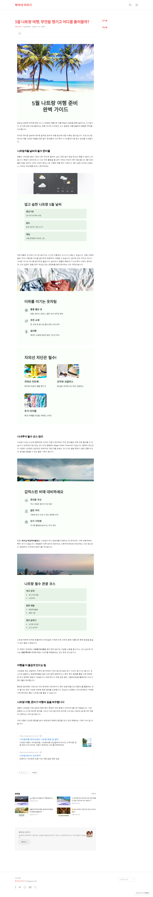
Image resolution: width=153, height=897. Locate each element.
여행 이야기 (18, 26)
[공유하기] (24, 772)
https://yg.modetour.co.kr (28, 752)
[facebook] (15, 887)
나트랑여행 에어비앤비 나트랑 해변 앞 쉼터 (39, 739)
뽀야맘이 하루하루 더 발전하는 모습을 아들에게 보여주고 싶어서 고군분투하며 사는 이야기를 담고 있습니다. (52, 836)
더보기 (93, 793)
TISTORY (18, 878)
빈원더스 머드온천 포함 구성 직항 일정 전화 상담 (39, 759)
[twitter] (20, 887)
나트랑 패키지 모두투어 (30, 755)
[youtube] (30, 887)
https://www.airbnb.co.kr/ (28, 736)
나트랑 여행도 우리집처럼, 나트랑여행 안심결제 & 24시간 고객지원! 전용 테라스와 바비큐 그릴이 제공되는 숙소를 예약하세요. (48, 743)
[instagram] (25, 887)
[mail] (35, 887)
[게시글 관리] (26, 772)
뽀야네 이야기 (23, 5)
